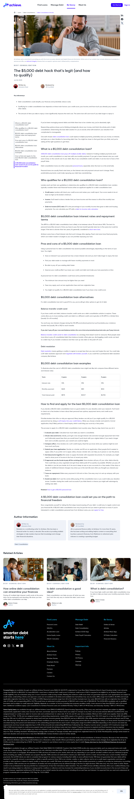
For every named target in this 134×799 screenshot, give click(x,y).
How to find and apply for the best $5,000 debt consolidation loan (26, 157)
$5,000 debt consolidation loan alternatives (26, 146)
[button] (42, 5)
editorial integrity (31, 61)
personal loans (78, 166)
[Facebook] (4, 645)
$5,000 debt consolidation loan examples (26, 152)
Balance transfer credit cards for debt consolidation (59, 335)
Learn (19, 12)
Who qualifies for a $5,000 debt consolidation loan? (26, 129)
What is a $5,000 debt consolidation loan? (23, 124)
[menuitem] (26, 124)
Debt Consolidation (29, 12)
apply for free (99, 510)
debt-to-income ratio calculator (87, 209)
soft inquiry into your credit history (70, 421)
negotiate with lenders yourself (76, 354)
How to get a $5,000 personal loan (59, 490)
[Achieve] (9, 623)
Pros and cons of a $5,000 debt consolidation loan (26, 141)
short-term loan (94, 229)
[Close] (111, 791)
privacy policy (77, 792)
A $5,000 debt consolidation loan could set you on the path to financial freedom (26, 165)
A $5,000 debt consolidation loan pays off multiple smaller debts (63, 154)
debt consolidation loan (61, 137)
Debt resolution (46, 351)
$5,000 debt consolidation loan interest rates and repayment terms (26, 135)
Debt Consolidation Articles (45, 12)
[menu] (26, 144)
